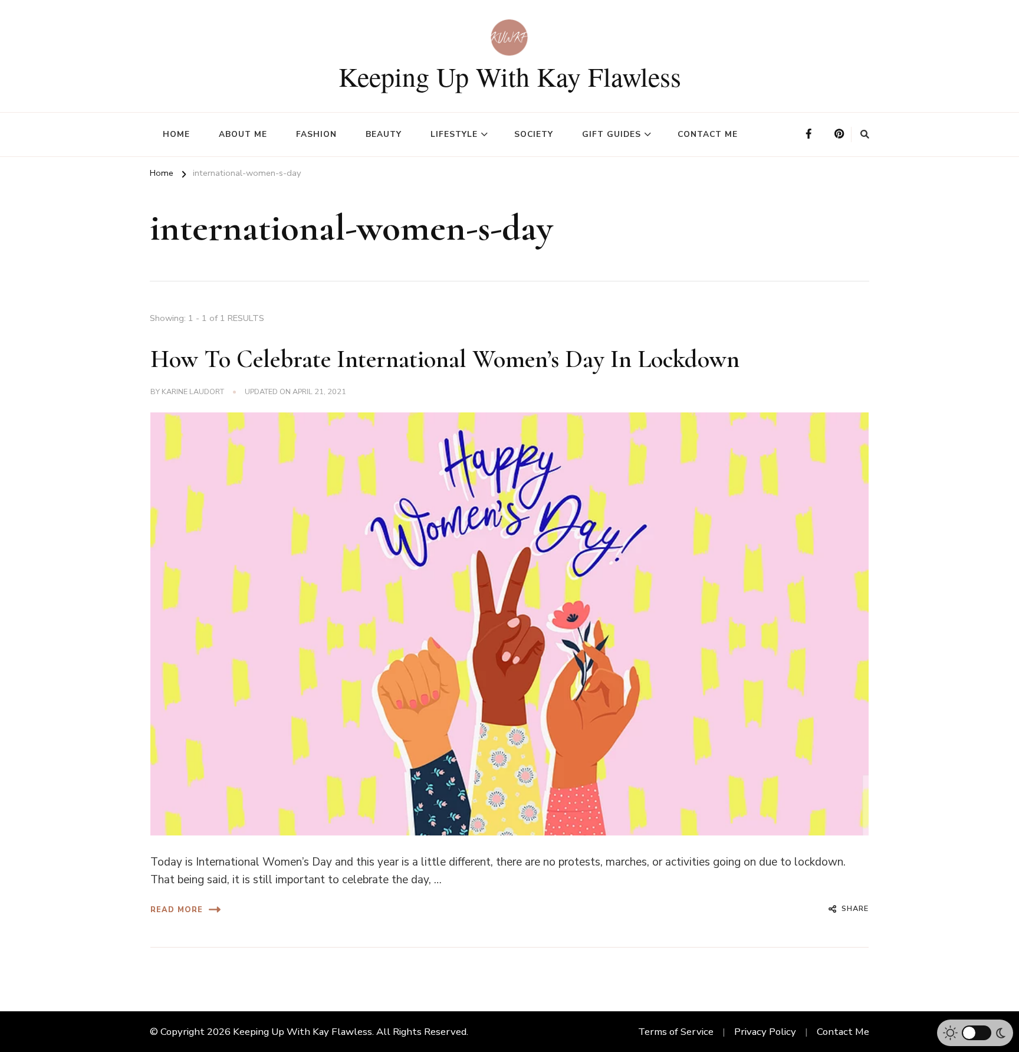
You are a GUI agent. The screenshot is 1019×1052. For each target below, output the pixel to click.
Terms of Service (676, 1031)
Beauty (384, 134)
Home (176, 134)
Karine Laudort (193, 391)
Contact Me (708, 134)
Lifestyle (454, 134)
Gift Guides (611, 134)
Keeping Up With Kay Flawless (509, 76)
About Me (243, 134)
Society (533, 134)
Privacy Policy (765, 1031)
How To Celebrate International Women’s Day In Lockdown (444, 359)
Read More (176, 909)
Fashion (316, 134)
